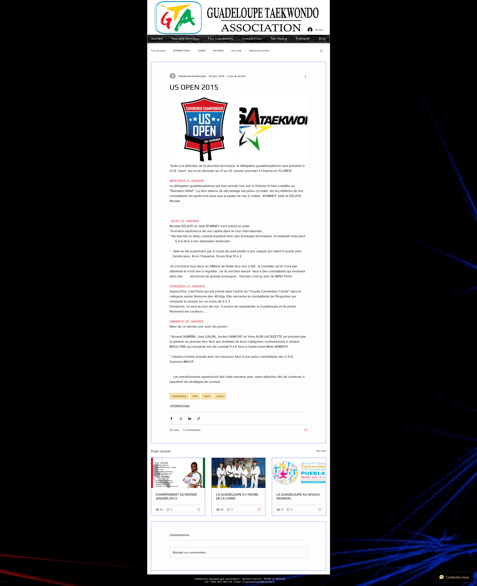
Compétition (179, 396)
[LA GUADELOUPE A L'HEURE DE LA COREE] (239, 473)
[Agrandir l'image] (204, 129)
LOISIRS (202, 50)
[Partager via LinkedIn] (189, 418)
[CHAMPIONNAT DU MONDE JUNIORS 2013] (178, 473)
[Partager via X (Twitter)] (180, 418)
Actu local (236, 50)
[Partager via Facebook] (171, 418)
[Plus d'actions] (305, 76)
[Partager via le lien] (198, 418)
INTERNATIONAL (181, 50)
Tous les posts (158, 50)
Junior (219, 396)
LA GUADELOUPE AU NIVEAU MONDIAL (298, 496)
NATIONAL (218, 50)
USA (195, 396)
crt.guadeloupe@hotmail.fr (258, 581)
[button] (185, 38)
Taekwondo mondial (259, 50)
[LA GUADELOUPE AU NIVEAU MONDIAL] (299, 473)
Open (207, 396)
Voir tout (321, 450)
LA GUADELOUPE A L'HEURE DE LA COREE (237, 496)
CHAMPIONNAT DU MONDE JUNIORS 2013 (176, 496)
